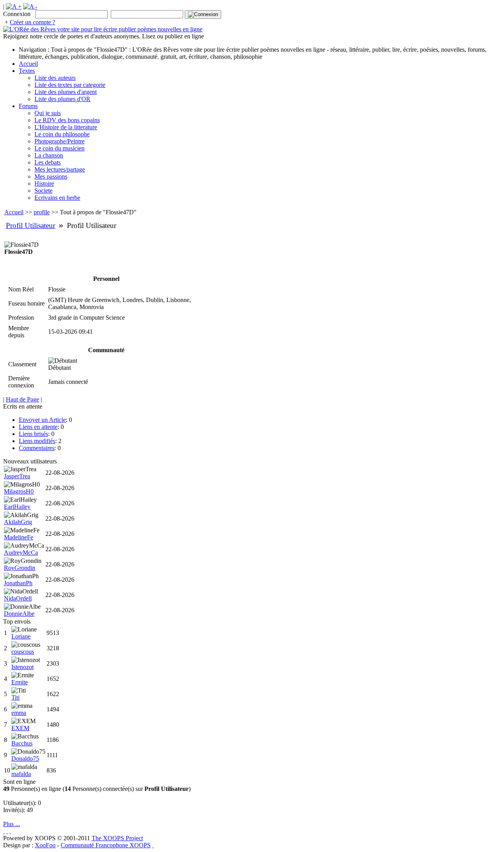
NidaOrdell (18, 598)
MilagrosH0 (19, 491)
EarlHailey (17, 506)
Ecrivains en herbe (57, 197)
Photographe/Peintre (59, 141)
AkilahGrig (18, 522)
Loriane (21, 636)
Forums (28, 106)
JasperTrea (17, 476)
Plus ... (11, 824)
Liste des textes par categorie (69, 84)
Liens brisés (33, 434)
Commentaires (36, 448)
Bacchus (21, 743)
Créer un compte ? (32, 22)
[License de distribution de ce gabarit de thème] (4, 831)
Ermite (19, 682)
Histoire (44, 183)
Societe (43, 190)
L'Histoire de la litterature (65, 127)
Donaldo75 (25, 758)
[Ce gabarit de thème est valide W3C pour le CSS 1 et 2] (10, 831)
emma (18, 712)
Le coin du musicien (59, 148)
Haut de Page (22, 399)
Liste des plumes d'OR (62, 99)
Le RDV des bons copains (67, 120)
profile (42, 212)
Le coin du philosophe (62, 134)
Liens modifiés (37, 441)
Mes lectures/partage (59, 169)
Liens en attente (38, 426)
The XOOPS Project (117, 838)
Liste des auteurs (55, 77)
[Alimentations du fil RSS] (153, 845)
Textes (27, 70)
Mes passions (50, 176)
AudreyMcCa (21, 552)
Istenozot (22, 667)
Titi (15, 697)
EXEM (20, 728)
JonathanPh (18, 583)
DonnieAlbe (19, 613)
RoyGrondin (19, 567)
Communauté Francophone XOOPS (106, 845)
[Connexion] (203, 14)
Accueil (28, 63)
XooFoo (45, 845)
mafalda (21, 774)
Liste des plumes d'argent (65, 92)
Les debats (47, 162)
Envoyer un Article (42, 419)
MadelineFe (18, 537)
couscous (22, 651)
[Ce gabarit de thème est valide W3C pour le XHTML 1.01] (7, 831)
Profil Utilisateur (30, 225)
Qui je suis (47, 113)
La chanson (48, 155)
